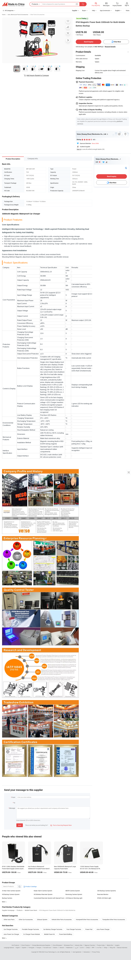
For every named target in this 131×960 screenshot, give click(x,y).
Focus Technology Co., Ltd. (52, 952)
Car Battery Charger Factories (52, 929)
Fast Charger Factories (74, 929)
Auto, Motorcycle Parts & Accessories (18, 14)
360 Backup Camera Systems (106, 891)
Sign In (79, 149)
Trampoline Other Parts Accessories (113, 919)
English (18, 947)
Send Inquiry (88, 42)
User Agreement (77, 952)
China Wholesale (57, 945)
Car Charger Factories (11, 929)
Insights (117, 945)
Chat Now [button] (117, 42)
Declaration (87, 952)
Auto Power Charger (103, 929)
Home (3, 14)
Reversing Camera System (74, 894)
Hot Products (15, 945)
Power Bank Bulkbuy (65, 934)
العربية (76, 947)
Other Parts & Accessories (37, 14)
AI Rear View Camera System (11, 891)
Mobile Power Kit (49, 934)
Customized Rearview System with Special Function (50, 898)
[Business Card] (126, 168)
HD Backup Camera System (10, 894)
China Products (25, 945)
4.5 (97, 162)
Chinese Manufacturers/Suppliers (41, 945)
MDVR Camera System (73, 891)
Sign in (127, 5)
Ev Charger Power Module (31, 934)
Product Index (101, 945)
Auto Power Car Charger (11, 934)
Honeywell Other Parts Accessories (87, 919)
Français (38, 947)
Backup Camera (7, 898)
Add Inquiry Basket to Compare (38, 75)
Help (93, 10)
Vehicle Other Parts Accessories (62, 919)
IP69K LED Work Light (104, 898)
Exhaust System (42, 919)
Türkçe (105, 947)
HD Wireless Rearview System (43, 894)
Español (24, 947)
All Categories (9, 10)
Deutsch (62, 947)
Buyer (84, 10)
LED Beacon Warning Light (74, 898)
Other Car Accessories (26, 919)
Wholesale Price (68, 945)
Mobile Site (110, 945)
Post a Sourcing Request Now (61, 825)
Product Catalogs (31, 886)
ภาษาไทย (99, 947)
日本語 (88, 947)
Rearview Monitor (102, 894)
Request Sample (110, 46)
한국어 (82, 947)
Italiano (55, 947)
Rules (127, 10)
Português (31, 947)
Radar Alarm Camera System (43, 891)
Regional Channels (90, 945)
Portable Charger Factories (30, 929)
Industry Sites (78, 945)
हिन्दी (93, 947)
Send (19, 825)
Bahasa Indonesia (122, 947)
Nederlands (69, 947)
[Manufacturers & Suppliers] (13, 4)
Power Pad (88, 929)
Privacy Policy (96, 952)
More (4, 938)
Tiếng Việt (112, 947)
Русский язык (47, 947)
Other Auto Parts (9, 919)
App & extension (105, 10)
